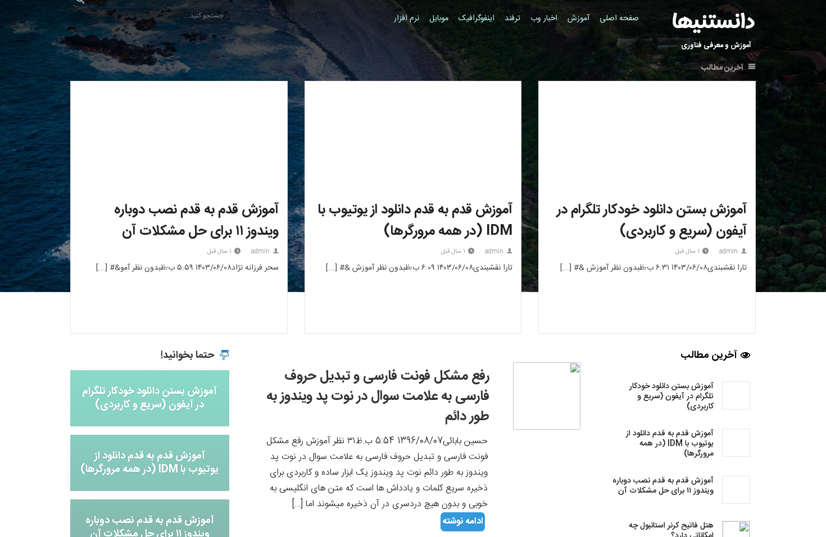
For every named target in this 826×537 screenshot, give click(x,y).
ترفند (512, 18)
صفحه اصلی (619, 18)
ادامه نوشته (462, 521)
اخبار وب (543, 18)
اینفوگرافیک (476, 18)
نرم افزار (406, 18)
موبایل (438, 18)
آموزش (578, 18)
